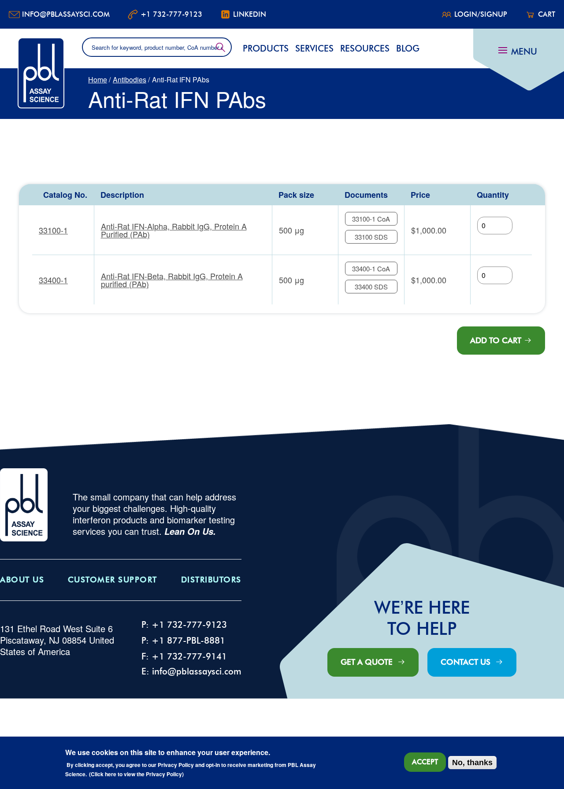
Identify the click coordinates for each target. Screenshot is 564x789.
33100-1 (53, 230)
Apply (220, 47)
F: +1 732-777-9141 (184, 656)
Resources (365, 48)
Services (314, 48)
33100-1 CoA (371, 218)
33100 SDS (371, 236)
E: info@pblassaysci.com (191, 671)
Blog (407, 48)
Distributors (211, 580)
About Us (22, 580)
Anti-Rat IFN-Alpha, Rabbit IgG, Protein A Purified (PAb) (174, 230)
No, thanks (472, 762)
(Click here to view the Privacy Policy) (136, 774)
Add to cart (495, 340)
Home (97, 79)
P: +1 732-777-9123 (184, 624)
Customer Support (112, 580)
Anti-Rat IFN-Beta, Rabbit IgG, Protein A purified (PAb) (172, 279)
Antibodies (129, 79)
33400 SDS (371, 286)
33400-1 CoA (371, 268)
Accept (425, 762)
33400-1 (53, 279)
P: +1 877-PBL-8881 (183, 640)
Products (266, 48)
